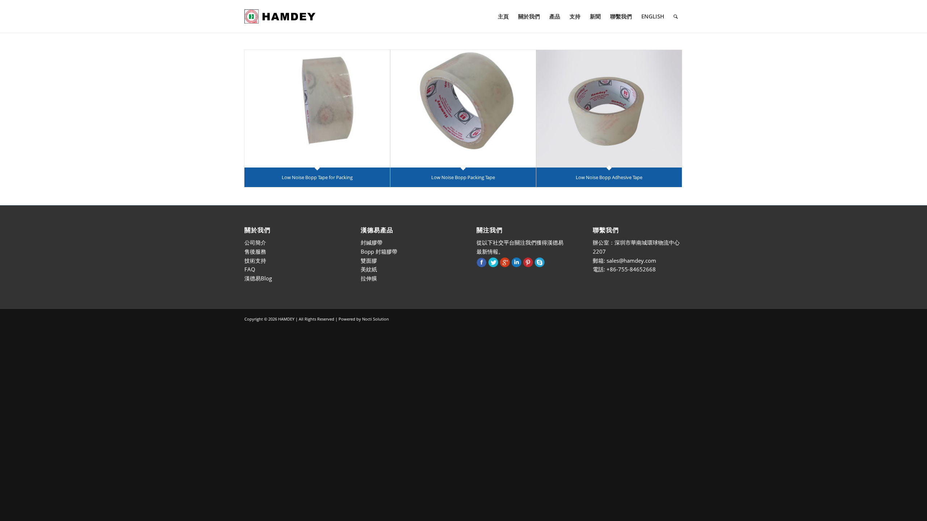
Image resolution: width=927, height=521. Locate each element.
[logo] (279, 16)
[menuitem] (503, 16)
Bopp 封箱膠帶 (379, 251)
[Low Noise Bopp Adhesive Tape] (609, 109)
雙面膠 (369, 260)
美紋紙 (369, 269)
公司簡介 (255, 242)
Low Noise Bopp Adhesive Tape (609, 177)
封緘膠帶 (371, 242)
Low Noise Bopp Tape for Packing (317, 177)
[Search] (676, 16)
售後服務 (255, 251)
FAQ (249, 269)
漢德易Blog (258, 278)
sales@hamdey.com (631, 260)
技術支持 (255, 260)
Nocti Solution (375, 319)
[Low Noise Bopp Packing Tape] (463, 109)
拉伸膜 (369, 278)
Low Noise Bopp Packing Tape (463, 177)
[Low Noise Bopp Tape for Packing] (317, 109)
